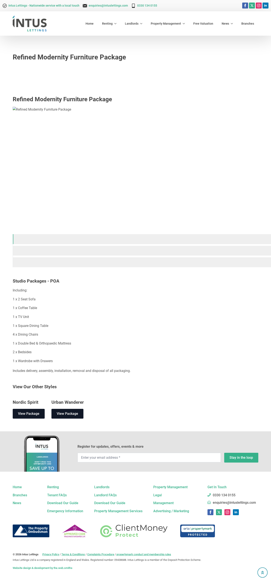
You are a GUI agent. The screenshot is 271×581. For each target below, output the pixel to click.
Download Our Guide (62, 503)
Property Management (166, 23)
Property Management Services (118, 511)
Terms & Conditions (73, 554)
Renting (107, 23)
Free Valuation (203, 23)
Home (90, 23)
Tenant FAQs (57, 495)
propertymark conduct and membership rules (143, 554)
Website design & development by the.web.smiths (42, 568)
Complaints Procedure (100, 554)
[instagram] (259, 5)
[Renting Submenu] (117, 23)
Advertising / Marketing (171, 511)
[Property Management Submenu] (185, 23)
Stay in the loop (241, 458)
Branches (247, 23)
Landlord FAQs (105, 495)
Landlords (131, 23)
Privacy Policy (50, 554)
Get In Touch (217, 487)
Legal (157, 495)
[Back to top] (262, 572)
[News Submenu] (233, 23)
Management (163, 503)
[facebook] (245, 5)
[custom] (252, 5)
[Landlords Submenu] (142, 23)
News (225, 23)
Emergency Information (65, 511)
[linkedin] (265, 5)
